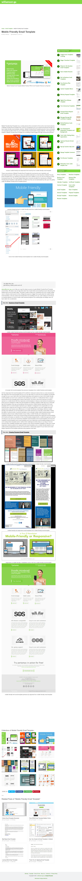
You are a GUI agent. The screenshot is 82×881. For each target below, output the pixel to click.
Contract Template (62, 185)
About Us (43, 873)
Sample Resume (49, 875)
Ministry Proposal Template (67, 94)
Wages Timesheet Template (67, 60)
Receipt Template (61, 195)
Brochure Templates (74, 174)
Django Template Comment (67, 152)
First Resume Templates (66, 158)
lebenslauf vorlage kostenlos (41, 878)
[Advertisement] (41, 16)
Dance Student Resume (66, 71)
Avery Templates (61, 174)
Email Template (6, 34)
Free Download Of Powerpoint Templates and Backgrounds (67, 130)
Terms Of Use (37, 873)
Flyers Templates (73, 189)
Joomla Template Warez (66, 89)
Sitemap (26, 873)
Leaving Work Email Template (9, 860)
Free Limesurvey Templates (67, 106)
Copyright (31, 873)
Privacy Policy (54, 873)
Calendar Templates (62, 182)
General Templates (62, 192)
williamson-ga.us (41, 875)
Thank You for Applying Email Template (39, 860)
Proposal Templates (74, 192)
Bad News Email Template (9, 839)
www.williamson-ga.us (7, 289)
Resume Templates (62, 198)
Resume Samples (73, 195)
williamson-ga (9, 1)
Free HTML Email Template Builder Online (40, 818)
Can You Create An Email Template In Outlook (41, 839)
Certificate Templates (74, 182)
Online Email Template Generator (10, 818)
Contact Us (48, 873)
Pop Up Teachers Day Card (67, 146)
